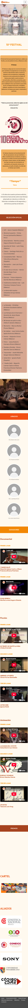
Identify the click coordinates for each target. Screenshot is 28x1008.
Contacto (3, 1002)
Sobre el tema (22, 998)
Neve (4, 1004)
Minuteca (16, 1000)
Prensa (23, 1000)
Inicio (2, 998)
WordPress (14, 1006)
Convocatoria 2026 (11, 998)
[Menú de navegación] (25, 2)
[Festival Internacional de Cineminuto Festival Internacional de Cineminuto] (5, 2)
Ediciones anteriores (6, 1000)
